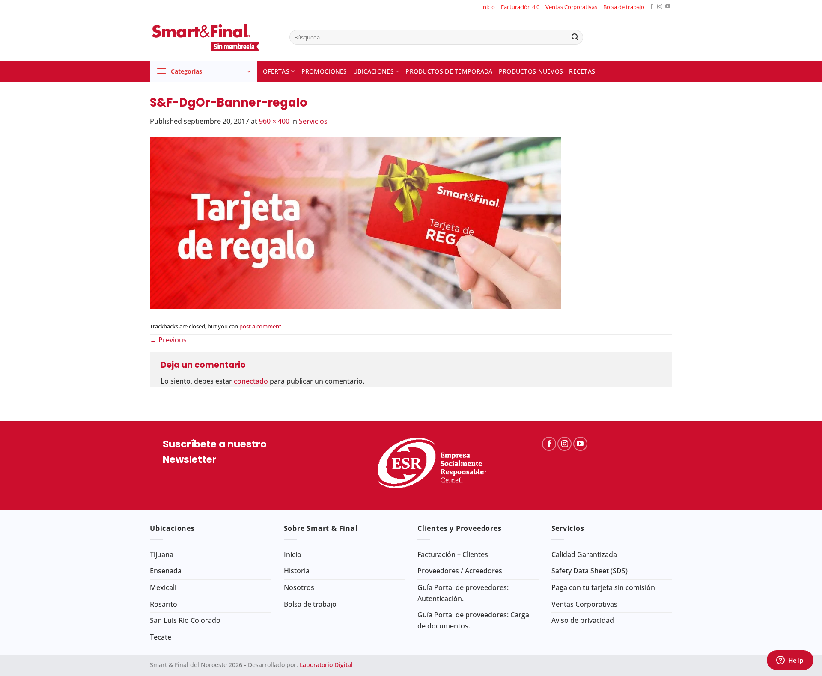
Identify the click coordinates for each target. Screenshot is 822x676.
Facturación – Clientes (452, 554)
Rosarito (163, 604)
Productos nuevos (531, 71)
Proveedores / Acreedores (459, 570)
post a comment (260, 326)
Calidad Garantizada (584, 554)
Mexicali (163, 587)
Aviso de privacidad (582, 620)
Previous (168, 340)
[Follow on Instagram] (659, 7)
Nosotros (299, 587)
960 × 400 (274, 121)
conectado (251, 381)
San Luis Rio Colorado (185, 620)
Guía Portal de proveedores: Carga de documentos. (473, 620)
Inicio (488, 7)
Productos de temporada (448, 71)
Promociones (324, 71)
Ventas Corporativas (571, 7)
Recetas (582, 71)
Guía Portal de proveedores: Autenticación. (463, 593)
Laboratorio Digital (326, 665)
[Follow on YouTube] (667, 7)
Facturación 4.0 (520, 7)
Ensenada (166, 570)
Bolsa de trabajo (623, 7)
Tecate (160, 637)
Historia (297, 570)
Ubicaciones (373, 71)
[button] (203, 71)
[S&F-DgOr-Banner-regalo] (355, 222)
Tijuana (161, 554)
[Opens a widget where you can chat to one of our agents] (789, 661)
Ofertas (276, 71)
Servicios (313, 121)
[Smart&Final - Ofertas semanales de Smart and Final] (213, 37)
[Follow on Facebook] (651, 7)
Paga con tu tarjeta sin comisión (603, 587)
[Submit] (575, 37)
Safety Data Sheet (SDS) (589, 570)
